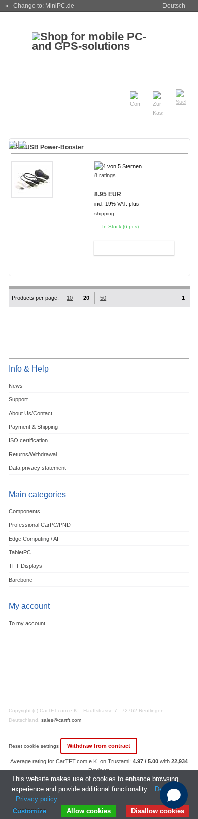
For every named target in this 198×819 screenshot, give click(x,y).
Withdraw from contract (98, 746)
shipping (104, 213)
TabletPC (20, 552)
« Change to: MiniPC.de (39, 5)
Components (24, 511)
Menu (22, 93)
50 (103, 298)
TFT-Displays (25, 566)
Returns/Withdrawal (33, 454)
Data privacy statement (37, 468)
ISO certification (28, 440)
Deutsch (173, 5)
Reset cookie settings (34, 746)
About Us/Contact (30, 413)
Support (18, 399)
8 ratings (105, 175)
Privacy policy (36, 799)
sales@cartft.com (61, 720)
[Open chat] (174, 795)
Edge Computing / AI (33, 539)
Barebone (20, 580)
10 (70, 298)
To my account (27, 623)
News (16, 386)
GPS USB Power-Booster (47, 147)
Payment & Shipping (33, 427)
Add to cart (129, 248)
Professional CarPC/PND (40, 525)
